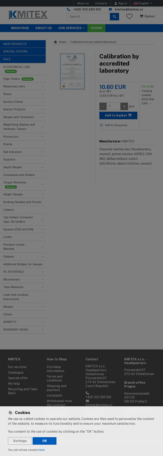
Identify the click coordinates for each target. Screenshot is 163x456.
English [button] (143, 3)
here (42, 449)
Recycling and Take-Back (23, 391)
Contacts (101, 3)
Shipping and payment (56, 388)
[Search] (114, 16)
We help (14, 383)
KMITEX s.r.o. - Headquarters (135, 361)
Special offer (18, 378)
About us (83, 3)
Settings (20, 441)
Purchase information (55, 369)
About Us (43, 28)
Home (62, 42)
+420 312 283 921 (87, 9)
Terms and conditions (54, 378)
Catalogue (15, 372)
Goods (96, 28)
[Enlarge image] (72, 71)
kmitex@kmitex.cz (129, 9)
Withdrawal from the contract (59, 403)
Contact (91, 359)
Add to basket (116, 115)
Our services (17, 367)
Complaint (54, 395)
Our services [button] (70, 28)
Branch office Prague (134, 384)
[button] (42, 86)
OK (44, 441)
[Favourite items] (129, 16)
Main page (20, 28)
